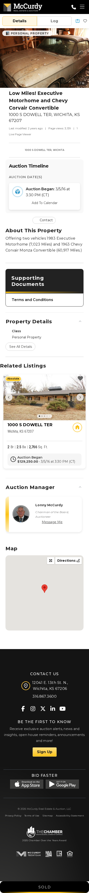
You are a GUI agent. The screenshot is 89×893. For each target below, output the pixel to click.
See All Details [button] (20, 347)
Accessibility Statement (70, 815)
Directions (66, 560)
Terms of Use (31, 815)
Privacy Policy (13, 815)
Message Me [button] (52, 522)
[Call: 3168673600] (74, 7)
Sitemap (47, 815)
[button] (77, 21)
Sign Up (44, 752)
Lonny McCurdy (49, 505)
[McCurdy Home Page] (22, 6)
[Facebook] (23, 708)
